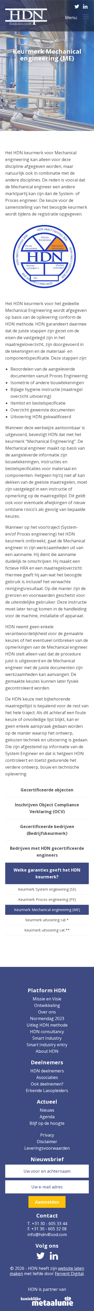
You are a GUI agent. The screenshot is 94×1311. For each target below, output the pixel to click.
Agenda (47, 1117)
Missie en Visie (47, 999)
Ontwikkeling (47, 1005)
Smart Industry (47, 1038)
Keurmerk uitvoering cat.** (47, 930)
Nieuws (47, 1110)
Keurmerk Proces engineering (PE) (47, 899)
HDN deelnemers (47, 1071)
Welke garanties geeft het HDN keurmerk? (47, 873)
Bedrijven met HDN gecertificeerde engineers (47, 851)
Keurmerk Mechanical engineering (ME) (47, 909)
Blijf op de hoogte (47, 1123)
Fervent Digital (69, 1273)
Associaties (47, 1077)
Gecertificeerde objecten (47, 790)
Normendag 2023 (47, 1018)
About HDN (47, 1051)
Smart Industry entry (47, 1045)
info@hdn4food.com (47, 1234)
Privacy (47, 1135)
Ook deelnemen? (47, 1084)
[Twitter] (77, 5)
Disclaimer (47, 1141)
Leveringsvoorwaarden (47, 1148)
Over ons (47, 1012)
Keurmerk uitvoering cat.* (47, 919)
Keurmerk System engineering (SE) (47, 889)
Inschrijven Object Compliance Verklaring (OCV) (47, 808)
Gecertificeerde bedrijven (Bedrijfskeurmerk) (47, 830)
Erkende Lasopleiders (47, 1090)
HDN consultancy (47, 1031)
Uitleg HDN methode (47, 1025)
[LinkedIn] (85, 5)
